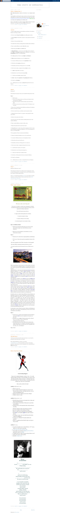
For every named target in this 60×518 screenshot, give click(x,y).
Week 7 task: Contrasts (15, 185)
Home (21, 509)
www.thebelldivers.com (14, 342)
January (40, 38)
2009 (38, 32)
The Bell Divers (14, 336)
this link (24, 175)
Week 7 (12, 166)
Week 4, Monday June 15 (16, 11)
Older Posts (33, 509)
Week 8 (12, 89)
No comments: (25, 24)
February (40, 36)
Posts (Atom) (17, 512)
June (39, 33)
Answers (12, 29)
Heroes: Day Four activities (16, 351)
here (13, 175)
